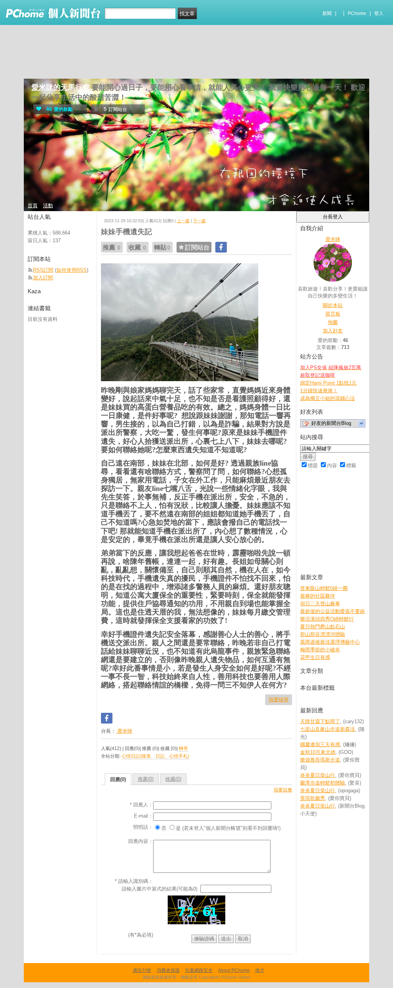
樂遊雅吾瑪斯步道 (320, 760)
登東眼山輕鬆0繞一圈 (324, 588)
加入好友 (333, 331)
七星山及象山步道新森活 (327, 729)
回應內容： (140, 841)
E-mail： (143, 816)
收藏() (173, 779)
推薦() (146, 779)
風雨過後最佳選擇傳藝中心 (330, 642)
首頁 (33, 205)
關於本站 (333, 305)
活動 (48, 205)
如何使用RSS (71, 270)
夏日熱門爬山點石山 (322, 626)
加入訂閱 (43, 278)
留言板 (332, 314)
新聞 (327, 13)
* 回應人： (141, 805)
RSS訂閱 (43, 270)
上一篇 (183, 220)
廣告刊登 (142, 970)
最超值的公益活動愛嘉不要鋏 (332, 611)
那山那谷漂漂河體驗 (322, 634)
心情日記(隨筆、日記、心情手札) (155, 756)
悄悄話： (143, 827)
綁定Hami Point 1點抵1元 (328, 383)
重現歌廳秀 (312, 798)
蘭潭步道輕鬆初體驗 (322, 783)
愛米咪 (124, 731)
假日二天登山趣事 (320, 603)
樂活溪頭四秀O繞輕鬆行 (327, 619)
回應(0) (118, 779)
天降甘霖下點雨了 (320, 721)
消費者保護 (168, 970)
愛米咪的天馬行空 (60, 87)
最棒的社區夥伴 (317, 596)
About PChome (234, 970)
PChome (357, 13)
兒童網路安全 (199, 970)
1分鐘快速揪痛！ (319, 390)
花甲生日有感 (315, 657)
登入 (378, 13)
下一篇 (199, 220)
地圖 (333, 322)
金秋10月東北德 (317, 752)
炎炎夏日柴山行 (317, 775)
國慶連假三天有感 (320, 744)
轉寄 (183, 748)
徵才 (259, 970)
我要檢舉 (279, 699)
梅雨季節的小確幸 (320, 650)
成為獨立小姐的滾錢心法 (327, 398)
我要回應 (283, 790)
